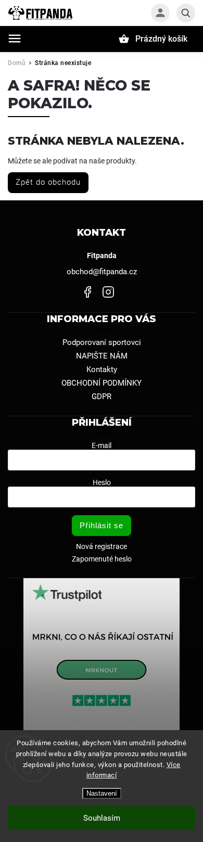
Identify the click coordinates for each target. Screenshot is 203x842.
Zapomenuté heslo (102, 559)
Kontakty (101, 369)
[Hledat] (185, 13)
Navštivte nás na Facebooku (87, 292)
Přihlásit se (101, 525)
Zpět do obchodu (48, 182)
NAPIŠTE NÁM (102, 356)
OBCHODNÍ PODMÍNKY (101, 383)
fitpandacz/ (108, 292)
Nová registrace (101, 546)
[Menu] (14, 38)
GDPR (101, 396)
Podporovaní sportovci (101, 342)
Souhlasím (101, 818)
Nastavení (101, 793)
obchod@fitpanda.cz (102, 271)
